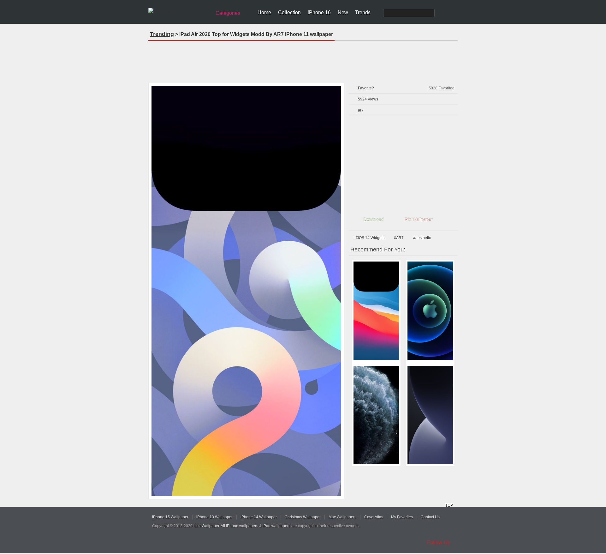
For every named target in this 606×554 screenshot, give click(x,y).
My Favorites (402, 517)
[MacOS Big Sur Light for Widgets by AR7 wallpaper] (376, 311)
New (343, 12)
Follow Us (438, 542)
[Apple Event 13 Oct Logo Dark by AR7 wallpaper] (430, 311)
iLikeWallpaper (206, 526)
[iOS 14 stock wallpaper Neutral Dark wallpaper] (430, 415)
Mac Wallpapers (342, 517)
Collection (289, 12)
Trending (162, 34)
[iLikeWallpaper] (179, 11)
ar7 (361, 110)
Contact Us (430, 517)
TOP (449, 505)
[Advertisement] (303, 59)
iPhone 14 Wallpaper (259, 517)
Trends (363, 12)
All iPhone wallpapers (239, 526)
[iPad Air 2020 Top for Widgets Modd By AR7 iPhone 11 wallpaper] (246, 291)
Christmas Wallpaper (303, 517)
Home (264, 12)
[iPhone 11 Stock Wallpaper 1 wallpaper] (376, 415)
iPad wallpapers (276, 526)
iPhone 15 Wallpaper (170, 517)
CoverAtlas (373, 517)
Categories (228, 13)
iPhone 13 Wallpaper (214, 517)
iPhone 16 (319, 12)
